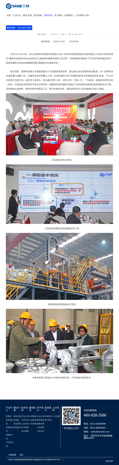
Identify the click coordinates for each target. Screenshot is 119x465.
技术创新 (37, 15)
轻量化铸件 (9, 429)
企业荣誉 (40, 427)
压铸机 (8, 416)
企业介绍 (40, 416)
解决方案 (27, 15)
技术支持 (109, 461)
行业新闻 (33, 420)
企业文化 (40, 431)
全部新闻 (33, 416)
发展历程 (40, 424)
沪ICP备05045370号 (52, 460)
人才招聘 (79, 15)
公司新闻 (33, 424)
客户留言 (48, 420)
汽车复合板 (9, 444)
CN (87, 15)
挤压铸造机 (9, 422)
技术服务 (25, 427)
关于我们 (58, 15)
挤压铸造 (17, 424)
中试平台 (25, 420)
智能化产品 (9, 437)
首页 (9, 15)
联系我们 (69, 15)
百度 (21, 455)
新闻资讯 (48, 15)
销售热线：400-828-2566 (19, 27)
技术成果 (25, 431)
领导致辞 (40, 420)
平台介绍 (25, 416)
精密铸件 (17, 427)
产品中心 (17, 15)
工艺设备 (25, 424)
